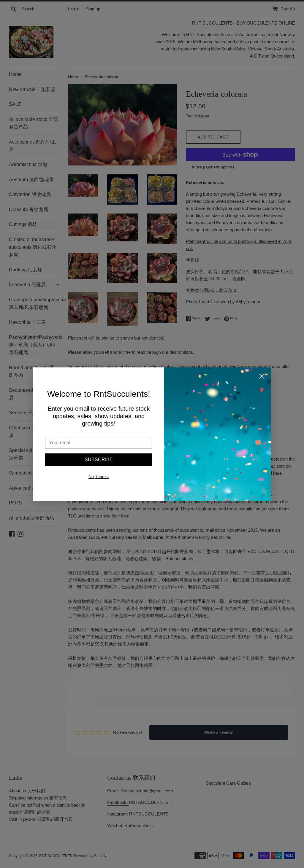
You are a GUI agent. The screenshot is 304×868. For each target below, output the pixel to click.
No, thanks (98, 476)
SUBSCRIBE (99, 459)
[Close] (262, 377)
